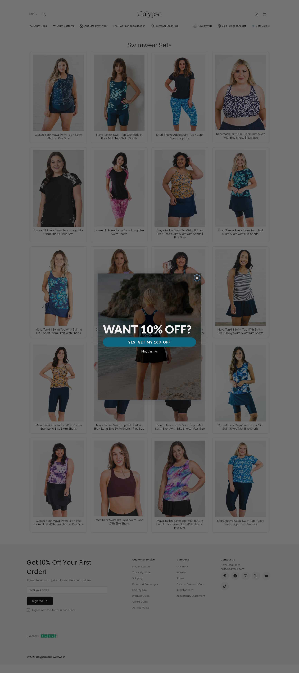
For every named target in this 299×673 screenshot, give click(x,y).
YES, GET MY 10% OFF (149, 342)
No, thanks (149, 351)
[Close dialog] (197, 278)
